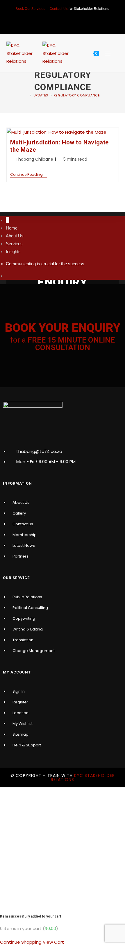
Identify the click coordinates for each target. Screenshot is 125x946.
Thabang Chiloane (34, 159)
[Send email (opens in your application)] (70, 21)
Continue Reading (28, 175)
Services (14, 243)
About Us (15, 235)
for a (62, 344)
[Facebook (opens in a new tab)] (55, 21)
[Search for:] (115, 53)
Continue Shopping (21, 942)
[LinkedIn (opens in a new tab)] (62, 21)
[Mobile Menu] (106, 53)
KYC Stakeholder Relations (83, 777)
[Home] (26, 95)
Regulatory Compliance (77, 95)
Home (11, 227)
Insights (13, 251)
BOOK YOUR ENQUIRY (62, 328)
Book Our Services (30, 9)
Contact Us (59, 9)
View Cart (53, 942)
